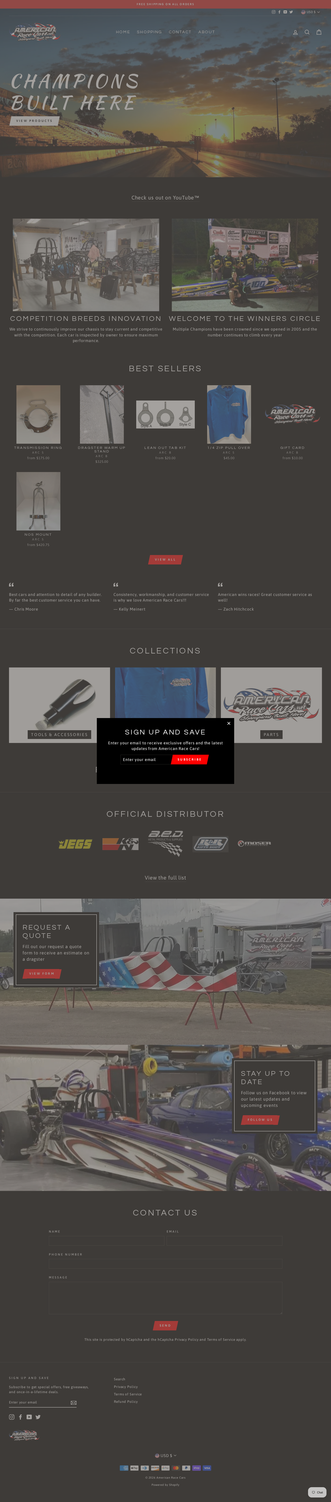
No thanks (165, 770)
